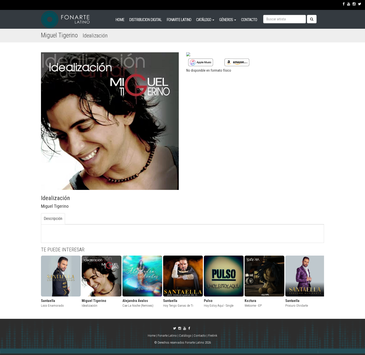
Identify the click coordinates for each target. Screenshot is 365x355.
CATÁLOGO (204, 19)
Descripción (53, 218)
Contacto (200, 335)
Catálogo (185, 335)
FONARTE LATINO (179, 19)
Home (152, 335)
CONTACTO (249, 19)
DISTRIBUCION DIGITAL (145, 19)
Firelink (212, 335)
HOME (119, 19)
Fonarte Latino (167, 335)
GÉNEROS (226, 19)
